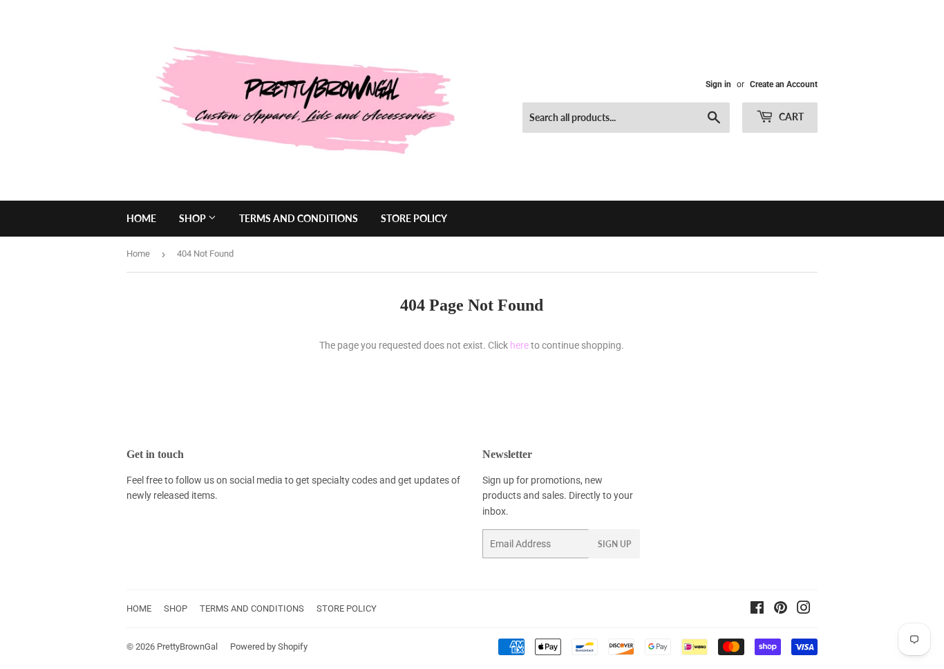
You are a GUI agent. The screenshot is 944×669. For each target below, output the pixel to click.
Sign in (718, 84)
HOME (141, 218)
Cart (790, 116)
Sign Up (614, 544)
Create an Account (784, 84)
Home (138, 253)
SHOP (193, 218)
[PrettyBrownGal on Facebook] (757, 609)
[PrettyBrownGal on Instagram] (804, 609)
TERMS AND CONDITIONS (298, 218)
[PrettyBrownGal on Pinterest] (780, 609)
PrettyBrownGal (187, 646)
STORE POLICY (414, 218)
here (519, 345)
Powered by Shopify (269, 646)
